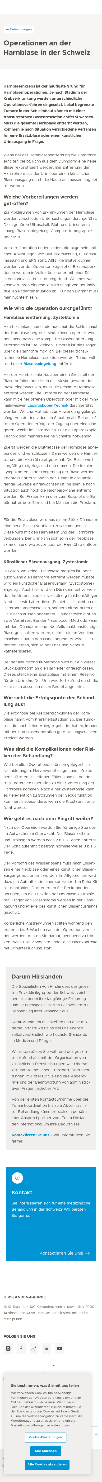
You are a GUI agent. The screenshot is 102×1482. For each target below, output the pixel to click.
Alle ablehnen (46, 1451)
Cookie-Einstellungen (45, 1437)
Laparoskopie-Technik (48, 405)
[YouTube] (59, 1348)
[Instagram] (8, 1348)
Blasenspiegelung (39, 364)
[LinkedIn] (46, 1348)
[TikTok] (34, 1348)
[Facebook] (21, 1348)
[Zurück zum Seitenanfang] (54, 1366)
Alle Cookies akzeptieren (47, 1464)
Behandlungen (21, 29)
